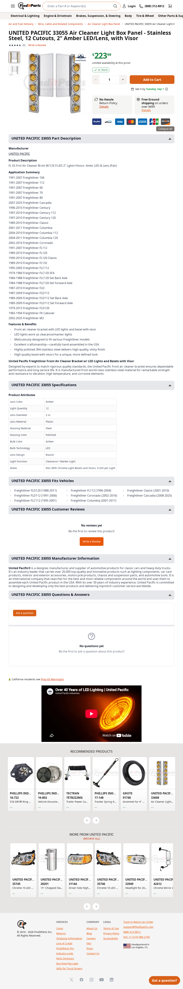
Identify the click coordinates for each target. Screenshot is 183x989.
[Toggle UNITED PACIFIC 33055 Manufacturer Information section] (170, 559)
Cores (59, 928)
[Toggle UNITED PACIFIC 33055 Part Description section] (170, 139)
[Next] (96, 820)
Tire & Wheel (145, 16)
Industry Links (64, 953)
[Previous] (87, 820)
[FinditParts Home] (29, 6)
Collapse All (165, 128)
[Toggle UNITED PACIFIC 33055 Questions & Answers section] (170, 595)
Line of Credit (64, 943)
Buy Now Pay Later (67, 963)
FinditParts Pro (65, 948)
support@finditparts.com (138, 927)
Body (128, 16)
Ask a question (24, 613)
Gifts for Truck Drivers (69, 968)
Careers (91, 938)
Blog (89, 933)
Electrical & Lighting (25, 16)
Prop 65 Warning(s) (52, 679)
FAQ (88, 943)
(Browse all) (91, 838)
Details (104, 106)
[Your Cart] (170, 6)
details (146, 110)
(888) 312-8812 (132, 932)
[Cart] (170, 6)
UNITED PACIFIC (19, 154)
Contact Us (92, 953)
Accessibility (110, 938)
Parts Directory (65, 958)
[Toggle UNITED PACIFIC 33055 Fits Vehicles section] (170, 481)
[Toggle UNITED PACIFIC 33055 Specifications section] (170, 385)
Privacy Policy (111, 933)
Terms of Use (111, 928)
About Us (91, 928)
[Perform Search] (115, 6)
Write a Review (37, 45)
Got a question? (164, 980)
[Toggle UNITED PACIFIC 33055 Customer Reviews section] (170, 510)
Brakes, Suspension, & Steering (98, 16)
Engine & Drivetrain (58, 16)
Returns (61, 933)
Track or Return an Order (138, 922)
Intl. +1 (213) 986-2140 (136, 937)
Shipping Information (69, 938)
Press (89, 948)
